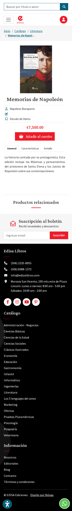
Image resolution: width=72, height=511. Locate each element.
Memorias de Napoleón (22, 35)
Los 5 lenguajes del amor (20, 398)
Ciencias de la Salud (16, 337)
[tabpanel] (35, 172)
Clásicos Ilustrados (16, 349)
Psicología (11, 423)
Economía (10, 356)
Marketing (10, 405)
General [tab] (12, 148)
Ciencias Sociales (15, 343)
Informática (12, 380)
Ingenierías (11, 386)
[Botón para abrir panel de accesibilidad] (7, 504)
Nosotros (10, 457)
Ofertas (9, 411)
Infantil (9, 374)
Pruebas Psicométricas (19, 417)
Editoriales (11, 463)
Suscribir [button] (59, 235)
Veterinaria (11, 435)
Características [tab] (30, 148)
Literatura (36, 31)
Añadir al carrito (39, 136)
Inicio (7, 31)
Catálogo (20, 31)
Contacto (10, 476)
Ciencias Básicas (14, 331)
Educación (10, 362)
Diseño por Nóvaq (41, 495)
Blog (7, 469)
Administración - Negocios (21, 325)
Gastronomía (12, 368)
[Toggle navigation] (8, 20)
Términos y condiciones (19, 482)
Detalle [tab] (48, 148)
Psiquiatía (10, 429)
